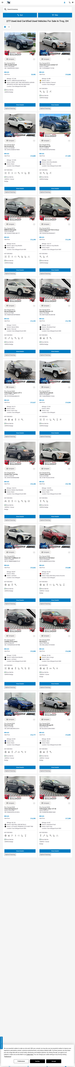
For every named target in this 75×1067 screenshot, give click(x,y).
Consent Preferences (1, 1043)
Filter (56, 15)
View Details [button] (20, 105)
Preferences (21, 1061)
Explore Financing (10, 108)
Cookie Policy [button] (29, 1054)
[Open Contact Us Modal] (70, 2)
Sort (21, 15)
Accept (54, 1061)
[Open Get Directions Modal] (73, 2)
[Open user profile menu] (65, 2)
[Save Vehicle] (34, 59)
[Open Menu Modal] (2, 2)
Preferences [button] (7, 1056)
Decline (37, 1061)
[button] (20, 105)
